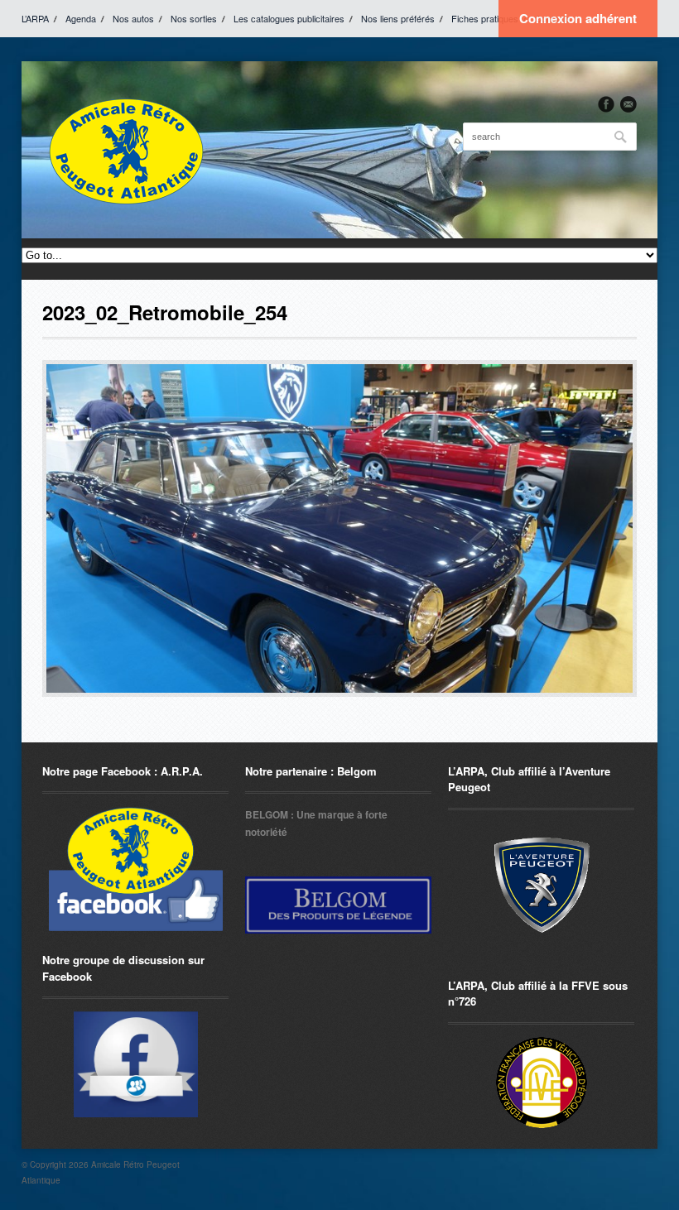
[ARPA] (135, 1064)
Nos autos (133, 18)
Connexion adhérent (578, 18)
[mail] (628, 104)
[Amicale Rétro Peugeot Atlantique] (125, 149)
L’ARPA (35, 18)
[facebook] (606, 104)
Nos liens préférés (398, 18)
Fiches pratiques (484, 18)
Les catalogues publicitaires (289, 18)
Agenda (80, 18)
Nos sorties (194, 18)
